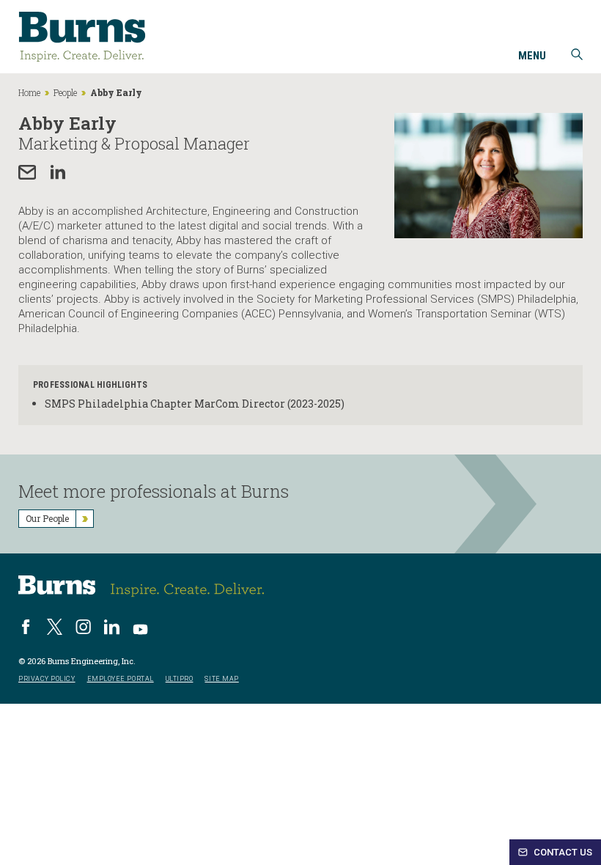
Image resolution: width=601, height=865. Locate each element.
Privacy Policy (46, 679)
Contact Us (561, 852)
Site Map (221, 679)
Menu (532, 56)
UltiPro (179, 679)
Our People (47, 518)
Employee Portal (120, 679)
